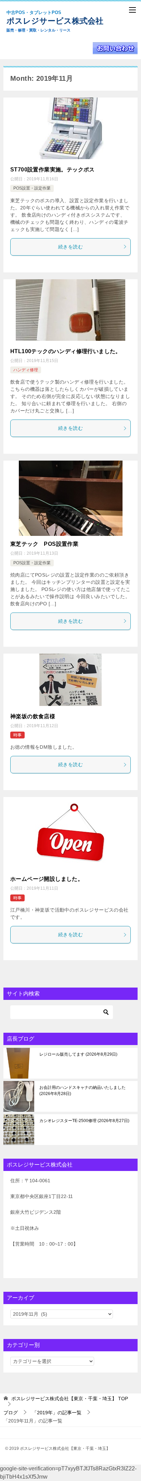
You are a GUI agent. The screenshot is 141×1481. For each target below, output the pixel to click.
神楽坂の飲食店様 (32, 716)
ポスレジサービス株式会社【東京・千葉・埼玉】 (61, 21)
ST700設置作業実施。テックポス (52, 169)
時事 (17, 735)
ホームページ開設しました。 (46, 879)
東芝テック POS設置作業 (44, 544)
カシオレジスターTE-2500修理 (83, 1120)
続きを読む (70, 246)
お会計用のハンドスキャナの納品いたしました (82, 1090)
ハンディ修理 (25, 370)
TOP (69, 1398)
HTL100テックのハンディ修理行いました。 (65, 351)
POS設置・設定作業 (32, 188)
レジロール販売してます (77, 1054)
